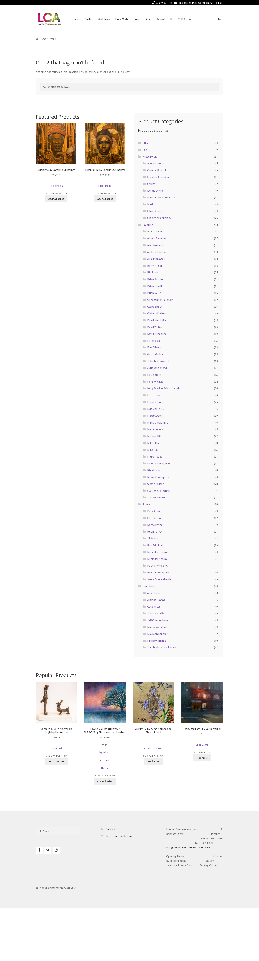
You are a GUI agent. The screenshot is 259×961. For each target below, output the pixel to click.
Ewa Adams (154, 347)
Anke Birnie (154, 593)
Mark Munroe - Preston (161, 197)
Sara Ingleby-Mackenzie (161, 647)
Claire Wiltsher (156, 313)
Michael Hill (154, 436)
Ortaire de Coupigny (159, 218)
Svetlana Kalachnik (158, 490)
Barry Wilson (155, 265)
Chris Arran (154, 518)
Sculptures (104, 18)
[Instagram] (56, 850)
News (148, 18)
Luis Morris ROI (156, 408)
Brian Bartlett (156, 279)
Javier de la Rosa (157, 613)
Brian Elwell (154, 286)
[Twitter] (47, 850)
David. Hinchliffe (156, 334)
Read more (153, 761)
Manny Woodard (156, 627)
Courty (151, 184)
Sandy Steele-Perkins (160, 579)
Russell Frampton (158, 477)
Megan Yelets (155, 429)
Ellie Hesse (154, 340)
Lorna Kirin (154, 402)
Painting (89, 18)
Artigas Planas (156, 600)
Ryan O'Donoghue (158, 572)
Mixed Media (121, 18)
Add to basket (56, 198)
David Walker (155, 327)
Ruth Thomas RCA (158, 565)
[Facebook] (39, 850)
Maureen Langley (157, 634)
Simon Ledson (155, 484)
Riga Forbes (154, 470)
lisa (145, 149)
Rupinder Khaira (157, 552)
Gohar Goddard (156, 354)
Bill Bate (152, 272)
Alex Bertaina (155, 245)
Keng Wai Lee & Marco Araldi (164, 388)
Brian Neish (154, 293)
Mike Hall (153, 449)
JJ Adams (153, 538)
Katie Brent (154, 374)
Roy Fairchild (155, 545)
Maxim (151, 204)
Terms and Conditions (119, 836)
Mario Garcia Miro (157, 422)
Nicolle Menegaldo (158, 463)
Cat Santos (154, 606)
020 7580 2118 (164, 2)
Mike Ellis (153, 443)
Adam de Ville (155, 231)
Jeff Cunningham (157, 620)
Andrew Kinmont (157, 252)
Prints (137, 18)
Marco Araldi (154, 415)
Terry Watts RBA (157, 497)
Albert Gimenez (156, 238)
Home (76, 18)
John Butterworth (158, 361)
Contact (161, 18)
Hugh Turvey (154, 531)
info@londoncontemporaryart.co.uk (200, 2)
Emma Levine (155, 190)
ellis (145, 143)
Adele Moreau (155, 163)
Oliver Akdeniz (156, 211)
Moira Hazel (154, 456)
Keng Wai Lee (155, 381)
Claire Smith (154, 306)
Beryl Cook (153, 511)
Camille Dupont (156, 170)
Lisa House (153, 395)
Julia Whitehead (157, 368)
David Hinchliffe (156, 320)
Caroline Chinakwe (158, 177)
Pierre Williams (156, 640)
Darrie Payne (154, 525)
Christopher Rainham (160, 299)
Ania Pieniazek (156, 259)
